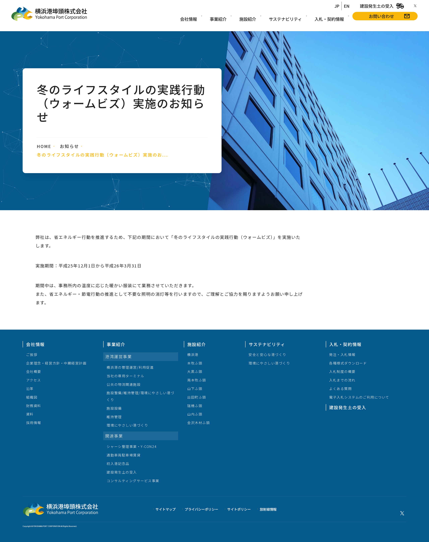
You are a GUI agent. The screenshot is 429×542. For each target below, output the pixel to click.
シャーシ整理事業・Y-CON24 (132, 446)
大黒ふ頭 (194, 371)
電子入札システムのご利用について (359, 397)
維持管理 (114, 416)
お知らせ (69, 146)
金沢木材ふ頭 (198, 422)
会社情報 (188, 19)
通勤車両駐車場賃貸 (124, 454)
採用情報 (33, 422)
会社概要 (33, 371)
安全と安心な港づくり (267, 354)
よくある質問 (340, 388)
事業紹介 (218, 19)
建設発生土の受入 (376, 6)
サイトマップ (166, 509)
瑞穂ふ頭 (194, 405)
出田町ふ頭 (196, 397)
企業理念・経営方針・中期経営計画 (56, 363)
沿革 (30, 388)
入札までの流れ (342, 379)
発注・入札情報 (342, 354)
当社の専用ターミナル (125, 375)
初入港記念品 (118, 463)
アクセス (33, 379)
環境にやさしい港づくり (127, 425)
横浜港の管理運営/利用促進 (130, 367)
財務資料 (33, 405)
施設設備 (114, 408)
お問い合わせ (381, 16)
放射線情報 (268, 509)
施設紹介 (247, 19)
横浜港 (193, 354)
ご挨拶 (32, 354)
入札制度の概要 (342, 371)
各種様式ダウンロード (348, 363)
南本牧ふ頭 (196, 379)
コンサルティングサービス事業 (133, 480)
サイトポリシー (239, 509)
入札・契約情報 (329, 19)
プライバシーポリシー (201, 509)
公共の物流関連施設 (124, 384)
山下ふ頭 (194, 388)
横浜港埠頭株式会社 (49, 14)
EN (346, 6)
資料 (30, 414)
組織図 (32, 397)
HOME (44, 146)
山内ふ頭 (194, 414)
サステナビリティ (285, 19)
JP (336, 6)
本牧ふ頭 (194, 363)
